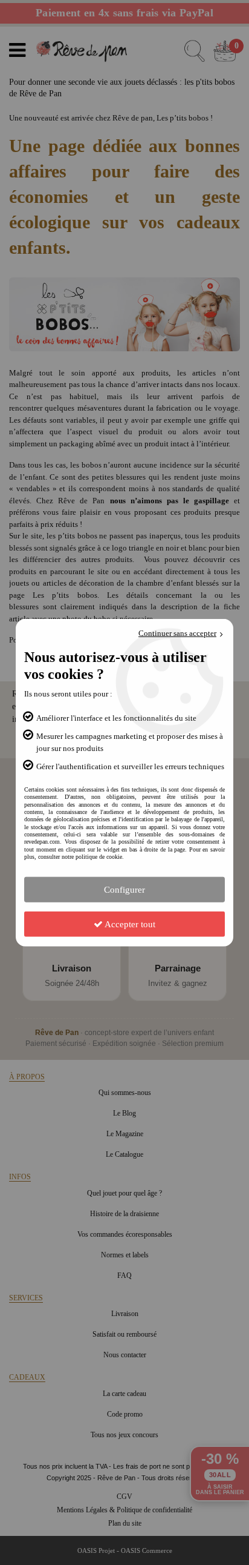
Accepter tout (129, 923)
